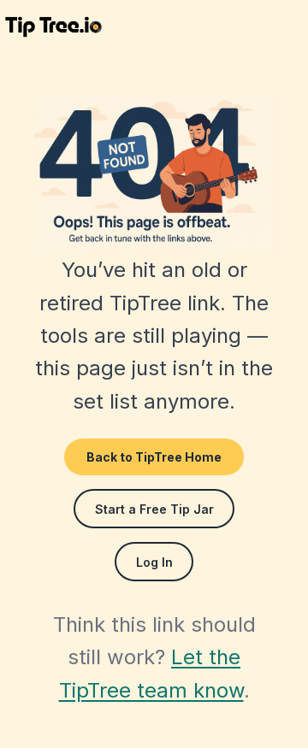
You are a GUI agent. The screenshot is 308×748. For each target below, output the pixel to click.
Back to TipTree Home (154, 457)
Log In (154, 562)
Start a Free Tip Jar (154, 509)
